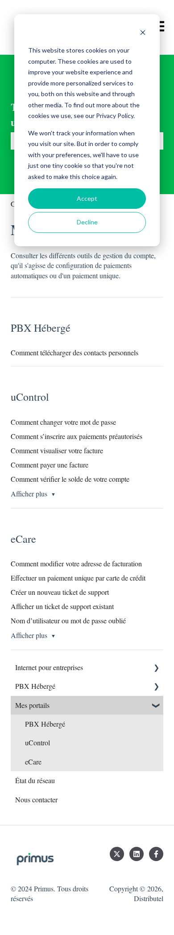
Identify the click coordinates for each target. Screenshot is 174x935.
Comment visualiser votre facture (57, 450)
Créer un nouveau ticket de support (60, 592)
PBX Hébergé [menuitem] (35, 686)
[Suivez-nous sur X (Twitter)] (117, 854)
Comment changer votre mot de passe (63, 422)
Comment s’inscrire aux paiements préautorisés (76, 436)
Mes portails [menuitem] (32, 705)
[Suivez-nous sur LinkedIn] (136, 854)
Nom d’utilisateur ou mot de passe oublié (68, 620)
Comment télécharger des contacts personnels (74, 352)
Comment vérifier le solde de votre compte (70, 479)
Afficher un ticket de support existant (62, 606)
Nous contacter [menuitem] (36, 799)
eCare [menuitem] (33, 761)
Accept (87, 198)
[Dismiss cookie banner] (143, 33)
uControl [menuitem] (37, 742)
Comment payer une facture (49, 464)
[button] (156, 668)
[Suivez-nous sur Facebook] (156, 854)
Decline (87, 222)
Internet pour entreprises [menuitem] (49, 667)
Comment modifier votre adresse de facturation (76, 563)
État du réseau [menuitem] (35, 780)
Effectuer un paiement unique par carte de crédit (78, 577)
